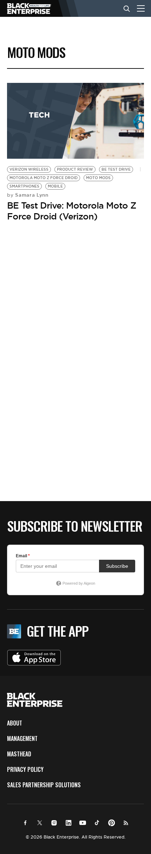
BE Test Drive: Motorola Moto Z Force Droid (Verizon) (71, 211)
